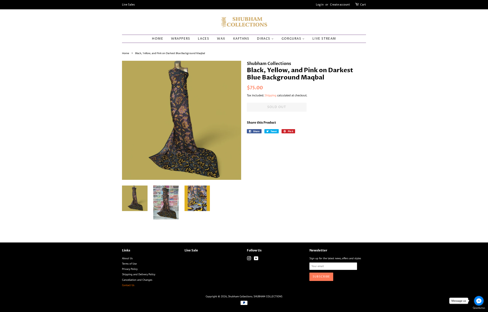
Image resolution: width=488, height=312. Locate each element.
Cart (363, 4)
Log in (320, 4)
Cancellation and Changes (137, 280)
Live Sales (128, 4)
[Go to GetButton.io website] (479, 308)
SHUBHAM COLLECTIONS (268, 296)
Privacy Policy (130, 269)
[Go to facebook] (479, 301)
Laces (203, 39)
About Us (127, 258)
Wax (221, 39)
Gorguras (292, 39)
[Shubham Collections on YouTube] (256, 259)
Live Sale (191, 250)
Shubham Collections (240, 296)
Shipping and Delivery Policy (138, 274)
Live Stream (324, 39)
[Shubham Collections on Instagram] (249, 259)
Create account (340, 4)
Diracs (264, 39)
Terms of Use (129, 263)
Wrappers (180, 39)
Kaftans (241, 39)
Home (157, 39)
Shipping (270, 95)
